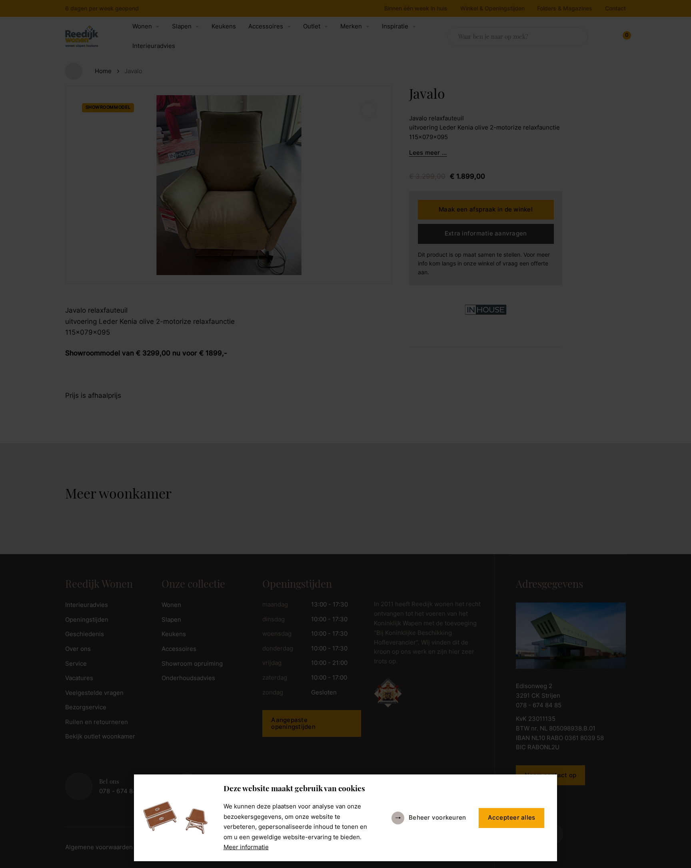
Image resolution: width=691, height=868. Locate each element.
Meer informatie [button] (246, 847)
